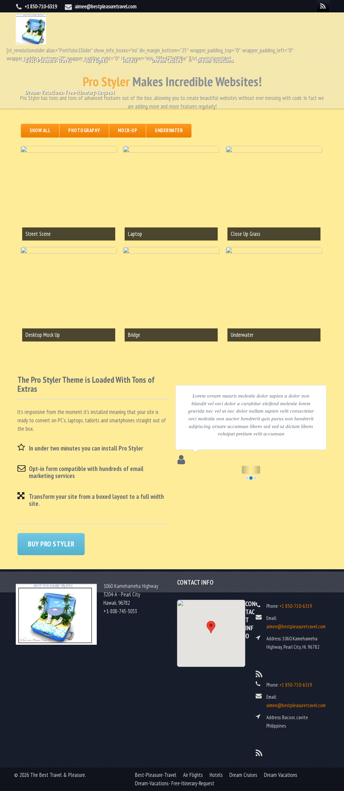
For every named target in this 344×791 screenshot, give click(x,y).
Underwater (169, 130)
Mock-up (127, 130)
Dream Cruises (167, 60)
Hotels (129, 60)
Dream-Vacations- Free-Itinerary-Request (70, 92)
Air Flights (97, 60)
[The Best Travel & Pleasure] (30, 28)
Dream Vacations (215, 60)
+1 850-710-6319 (41, 6)
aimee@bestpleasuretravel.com (105, 6)
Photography (84, 130)
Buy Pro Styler (51, 543)
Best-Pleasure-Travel (48, 60)
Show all (40, 130)
